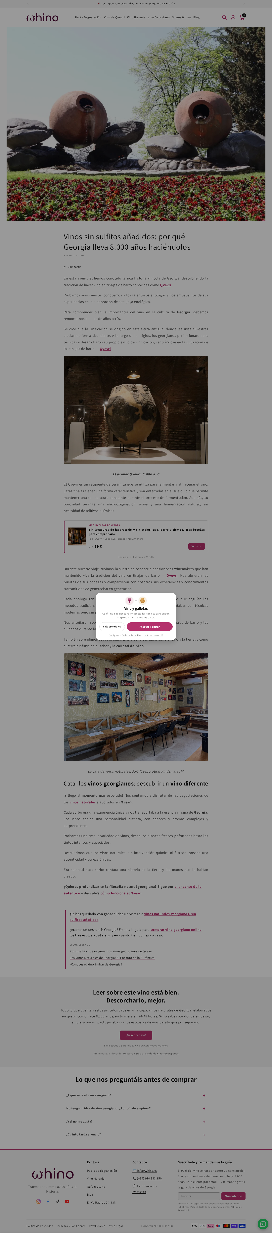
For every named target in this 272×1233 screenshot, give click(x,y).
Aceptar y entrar (150, 626)
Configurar (114, 635)
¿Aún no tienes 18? (153, 635)
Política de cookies (131, 635)
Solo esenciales (112, 626)
